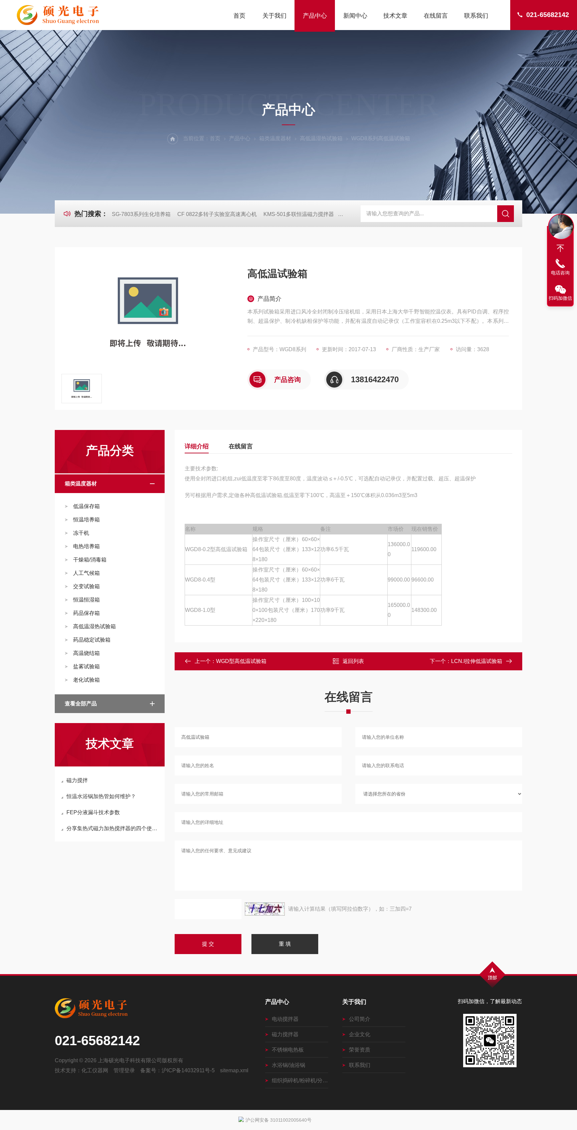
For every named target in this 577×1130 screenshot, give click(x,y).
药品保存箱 (86, 613)
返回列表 (353, 661)
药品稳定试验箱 (92, 640)
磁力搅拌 (77, 780)
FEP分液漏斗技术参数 (93, 812)
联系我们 (476, 15)
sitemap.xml (234, 1070)
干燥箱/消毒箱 (90, 559)
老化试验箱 (86, 680)
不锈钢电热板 (288, 1050)
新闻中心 (355, 15)
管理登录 (124, 1070)
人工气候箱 (86, 573)
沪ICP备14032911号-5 (188, 1070)
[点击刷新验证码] (265, 909)
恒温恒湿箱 (86, 600)
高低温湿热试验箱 (321, 138)
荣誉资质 (359, 1050)
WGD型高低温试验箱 (241, 661)
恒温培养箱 (86, 519)
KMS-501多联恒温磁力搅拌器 (298, 214)
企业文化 (359, 1034)
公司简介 (359, 1019)
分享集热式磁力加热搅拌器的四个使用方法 (113, 828)
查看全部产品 (81, 703)
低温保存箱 (86, 506)
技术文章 (395, 15)
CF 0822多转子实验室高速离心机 (217, 214)
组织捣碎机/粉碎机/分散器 (300, 1080)
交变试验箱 (86, 586)
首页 (239, 15)
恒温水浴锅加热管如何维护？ (101, 796)
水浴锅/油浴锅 (288, 1065)
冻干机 (81, 533)
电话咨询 (560, 272)
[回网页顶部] (560, 248)
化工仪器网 (94, 1070)
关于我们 (274, 15)
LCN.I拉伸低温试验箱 (476, 661)
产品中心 (315, 15)
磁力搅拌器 (285, 1034)
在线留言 (436, 15)
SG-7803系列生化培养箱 (141, 214)
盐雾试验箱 (86, 666)
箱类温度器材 (275, 138)
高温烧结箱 (86, 653)
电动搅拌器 (285, 1019)
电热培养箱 (86, 546)
